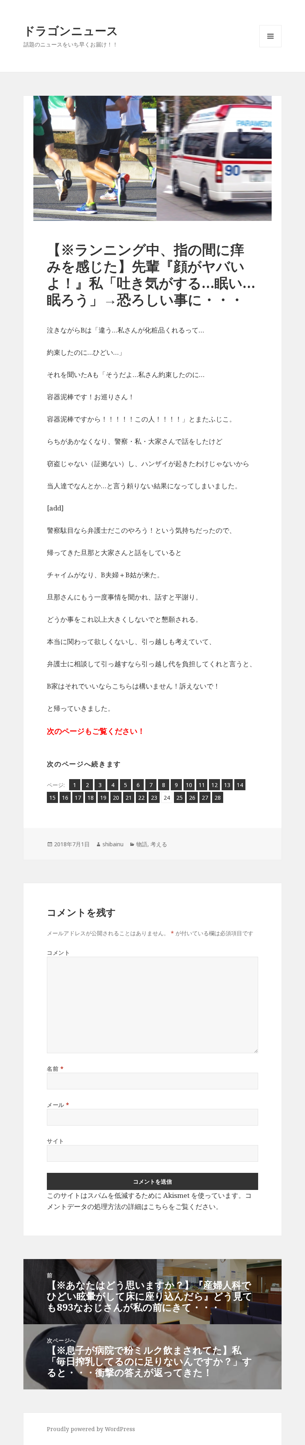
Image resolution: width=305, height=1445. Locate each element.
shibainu (113, 844)
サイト (55, 1141)
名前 (55, 1068)
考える (159, 844)
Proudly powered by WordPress (91, 1429)
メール (58, 1104)
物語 (141, 844)
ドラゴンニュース (70, 30)
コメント (58, 952)
